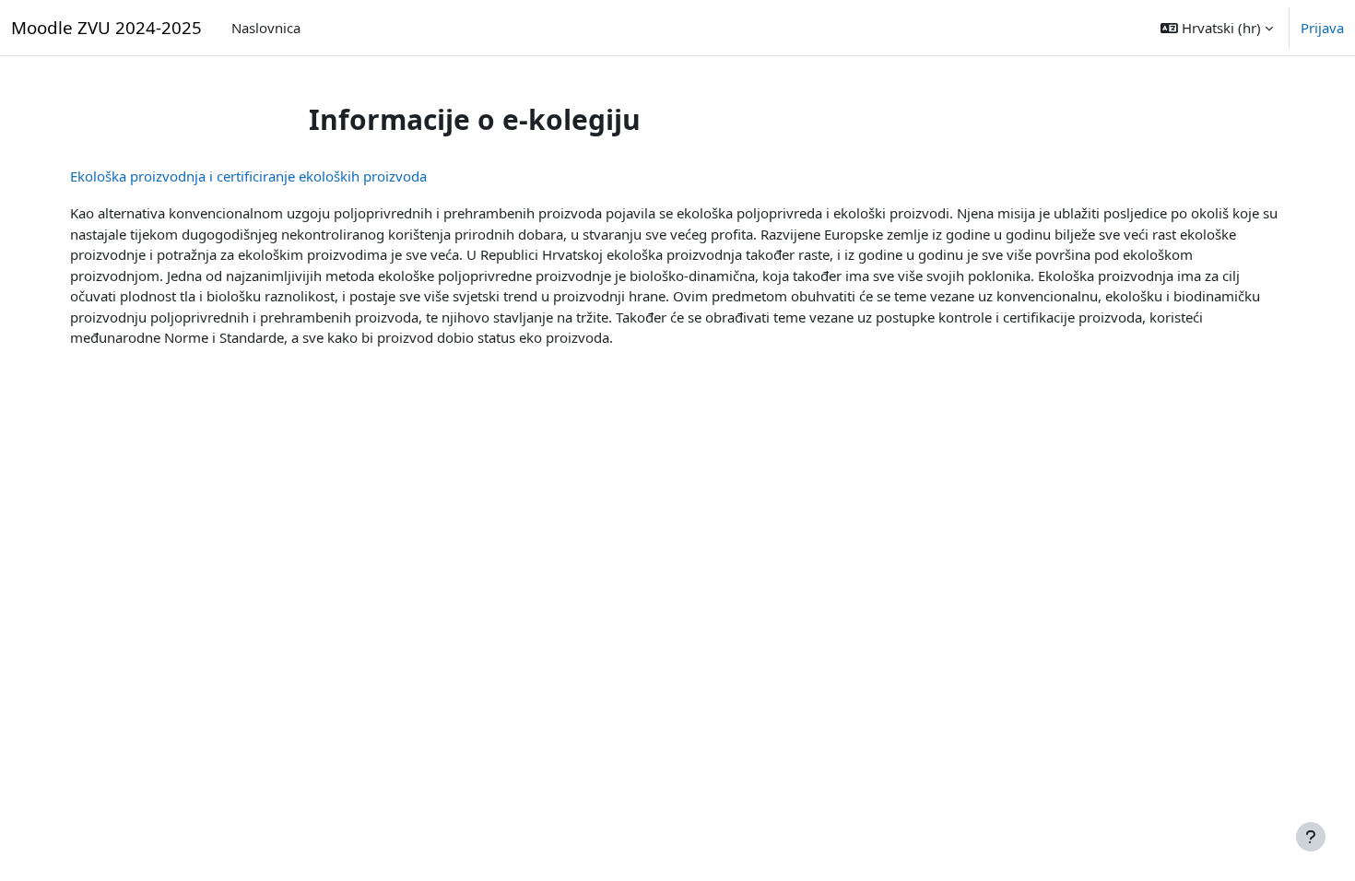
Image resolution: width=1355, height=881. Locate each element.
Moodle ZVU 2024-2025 (106, 27)
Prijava (1322, 27)
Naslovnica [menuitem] (265, 27)
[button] (1217, 27)
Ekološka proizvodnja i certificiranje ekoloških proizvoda (248, 176)
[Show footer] (1311, 837)
